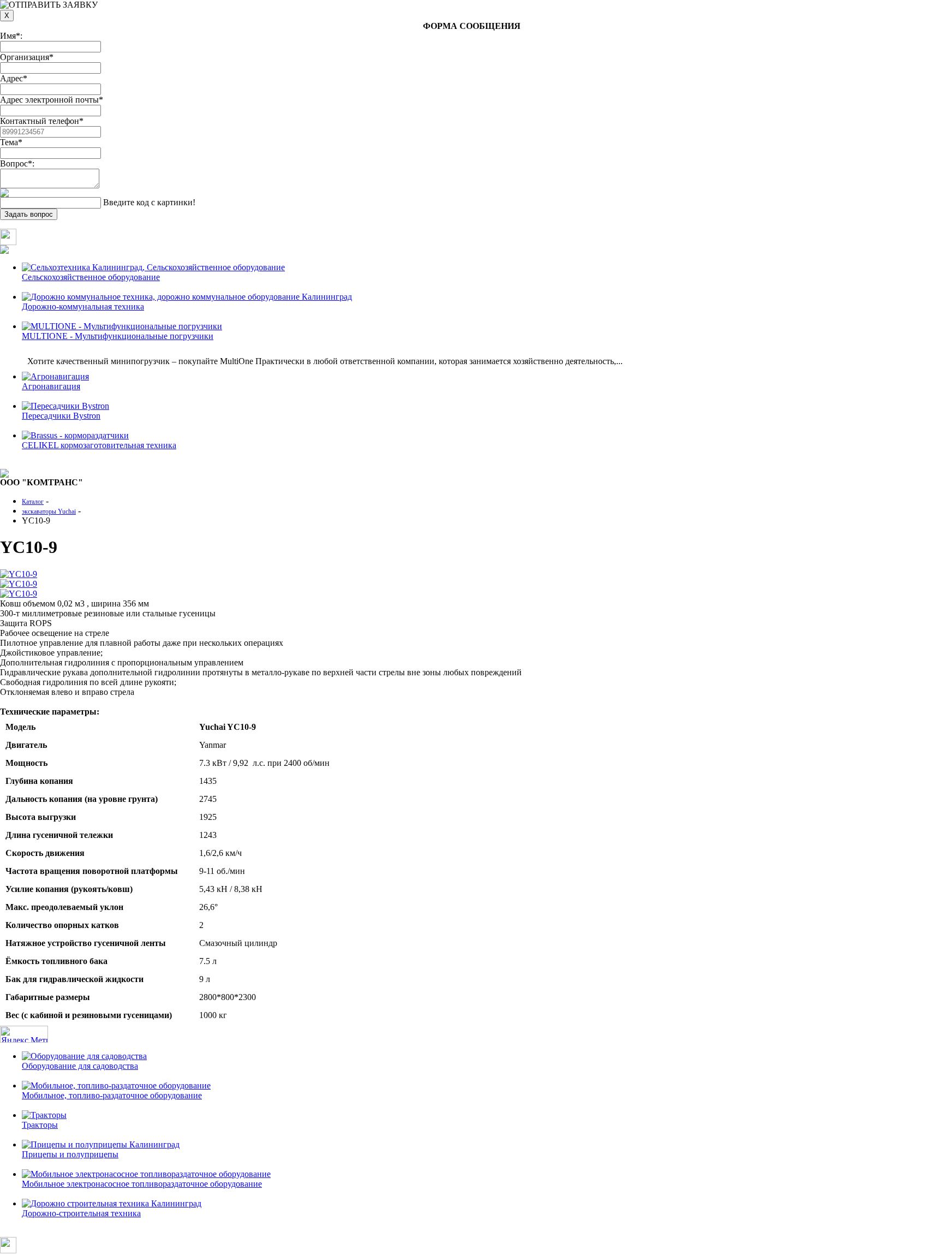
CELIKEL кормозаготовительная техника (99, 445)
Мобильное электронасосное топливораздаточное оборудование (142, 1183)
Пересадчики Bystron (61, 415)
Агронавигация (51, 386)
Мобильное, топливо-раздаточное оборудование (112, 1095)
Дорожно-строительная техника (81, 1213)
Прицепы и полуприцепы (70, 1154)
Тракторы (40, 1124)
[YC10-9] (18, 574)
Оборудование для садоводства (80, 1065)
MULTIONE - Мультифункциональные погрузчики (117, 336)
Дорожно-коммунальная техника (83, 306)
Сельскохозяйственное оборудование (91, 277)
